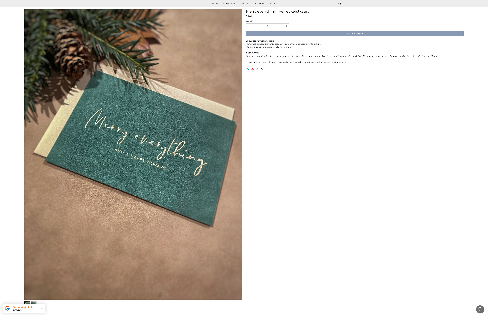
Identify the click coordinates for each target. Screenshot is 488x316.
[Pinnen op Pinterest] (252, 69)
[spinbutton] (267, 26)
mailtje (319, 62)
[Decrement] (248, 26)
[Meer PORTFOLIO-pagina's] (236, 3)
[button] (339, 3)
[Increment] (286, 26)
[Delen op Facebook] (247, 69)
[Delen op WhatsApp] (257, 69)
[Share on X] (262, 69)
